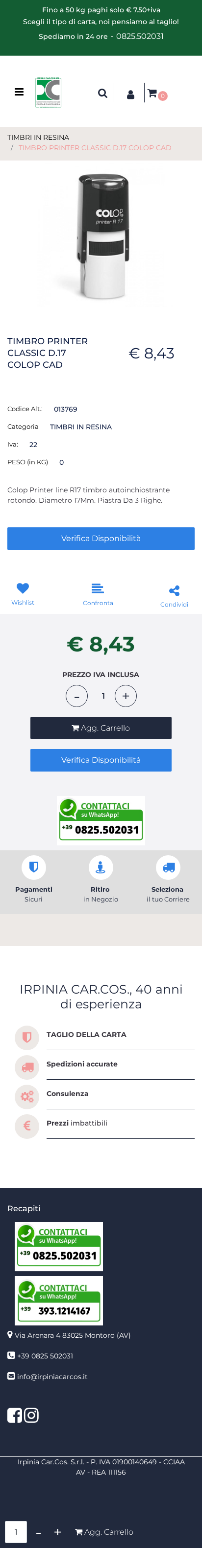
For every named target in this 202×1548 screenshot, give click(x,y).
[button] (101, 234)
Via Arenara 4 (73, 1335)
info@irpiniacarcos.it (52, 1376)
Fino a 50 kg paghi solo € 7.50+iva (101, 9)
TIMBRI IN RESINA (38, 137)
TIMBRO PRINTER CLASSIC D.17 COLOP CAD (95, 147)
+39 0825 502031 (45, 1356)
